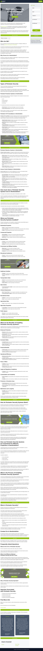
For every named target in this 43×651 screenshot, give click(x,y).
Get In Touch (15, 538)
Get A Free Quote (14, 638)
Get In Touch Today (15, 35)
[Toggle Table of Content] (9, 38)
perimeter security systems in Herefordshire (10, 44)
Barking (4, 607)
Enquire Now (15, 399)
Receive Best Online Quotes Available (14, 147)
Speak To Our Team (15, 502)
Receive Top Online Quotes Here (15, 200)
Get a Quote (14, 16)
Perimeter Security (4, 26)
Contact (40, 1)
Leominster (17, 645)
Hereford (2, 607)
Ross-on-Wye (17, 644)
